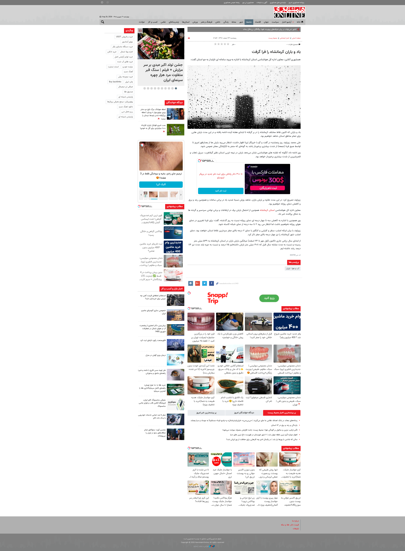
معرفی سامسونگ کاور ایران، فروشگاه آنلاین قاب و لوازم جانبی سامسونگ (152, 403)
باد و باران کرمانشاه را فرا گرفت (276, 52)
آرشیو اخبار (286, 22)
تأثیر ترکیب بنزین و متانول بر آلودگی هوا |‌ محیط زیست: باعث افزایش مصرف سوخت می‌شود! (259, 430)
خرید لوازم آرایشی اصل (124, 56)
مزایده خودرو (128, 66)
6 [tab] (158, 88)
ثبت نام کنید (220, 191)
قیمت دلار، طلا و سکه (290, 525)
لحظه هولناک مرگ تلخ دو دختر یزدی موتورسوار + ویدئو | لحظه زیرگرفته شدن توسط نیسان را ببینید (153, 114)
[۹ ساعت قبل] (175, 345)
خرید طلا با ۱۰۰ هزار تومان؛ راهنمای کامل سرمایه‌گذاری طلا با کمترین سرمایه (152, 388)
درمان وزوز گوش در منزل (156, 355)
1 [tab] (175, 88)
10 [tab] (145, 88)
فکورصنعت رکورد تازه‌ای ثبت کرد (153, 340)
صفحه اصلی (296, 38)
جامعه (249, 22)
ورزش (195, 22)
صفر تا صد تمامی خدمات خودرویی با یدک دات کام (152, 416)
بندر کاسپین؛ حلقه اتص (286, 29)
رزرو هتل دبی (127, 111)
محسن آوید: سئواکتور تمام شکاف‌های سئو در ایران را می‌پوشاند (155, 433)
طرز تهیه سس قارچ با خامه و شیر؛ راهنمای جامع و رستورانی (152, 372)
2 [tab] (172, 88)
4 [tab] (165, 88)
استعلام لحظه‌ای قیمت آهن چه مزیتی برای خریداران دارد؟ (153, 297)
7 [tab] (155, 88)
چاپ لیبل (129, 81)
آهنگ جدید (128, 71)
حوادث (142, 22)
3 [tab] (168, 88)
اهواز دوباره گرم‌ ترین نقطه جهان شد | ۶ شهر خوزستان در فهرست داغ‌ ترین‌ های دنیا (263, 434)
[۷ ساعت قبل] (175, 300)
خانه (299, 22)
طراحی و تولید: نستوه (201, 546)
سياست (275, 22)
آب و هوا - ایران (292, 268)
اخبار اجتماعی (284, 38)
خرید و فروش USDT (124, 36)
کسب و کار (153, 22)
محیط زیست (272, 38)
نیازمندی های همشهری (278, 2)
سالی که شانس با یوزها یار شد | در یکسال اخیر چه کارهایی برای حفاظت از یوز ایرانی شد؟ (261, 439)
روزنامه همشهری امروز (296, 2)
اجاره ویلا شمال (126, 51)
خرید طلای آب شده (125, 61)
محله (234, 22)
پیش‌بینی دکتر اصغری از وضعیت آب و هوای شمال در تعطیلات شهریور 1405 (153, 328)
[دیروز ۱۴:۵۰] (175, 389)
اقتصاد (258, 22)
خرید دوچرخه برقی (125, 76)
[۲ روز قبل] (175, 434)
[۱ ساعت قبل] (161, 43)
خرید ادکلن (111, 51)
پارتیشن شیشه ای (125, 96)
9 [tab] (148, 88)
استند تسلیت (113, 66)
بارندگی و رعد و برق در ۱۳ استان (284, 425)
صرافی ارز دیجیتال (125, 86)
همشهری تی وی (248, 2)
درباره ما (295, 521)
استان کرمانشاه (267, 210)
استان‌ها (185, 22)
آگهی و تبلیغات (261, 2)
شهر (241, 22)
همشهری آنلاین (288, 12)
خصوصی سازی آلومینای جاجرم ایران (153, 312)
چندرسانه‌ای (174, 22)
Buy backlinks (115, 81)
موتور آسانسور (127, 41)
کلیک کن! (161, 185)
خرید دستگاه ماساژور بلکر (122, 46)
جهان (266, 22)
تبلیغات (296, 528)
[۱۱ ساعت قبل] (175, 129)
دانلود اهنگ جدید (126, 106)
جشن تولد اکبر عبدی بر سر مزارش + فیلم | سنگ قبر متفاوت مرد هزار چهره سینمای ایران (163, 72)
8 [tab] (151, 88)
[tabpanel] (161, 57)
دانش (217, 22)
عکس (163, 22)
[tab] (282, 413)
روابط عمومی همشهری (232, 2)
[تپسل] (199, 160)
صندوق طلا (128, 91)
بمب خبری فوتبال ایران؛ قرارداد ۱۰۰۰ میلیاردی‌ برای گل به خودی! (153, 127)
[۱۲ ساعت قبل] (175, 114)
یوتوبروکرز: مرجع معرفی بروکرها (120, 101)
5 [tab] (161, 88)
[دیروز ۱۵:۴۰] (175, 374)
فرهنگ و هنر (206, 22)
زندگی (225, 22)
